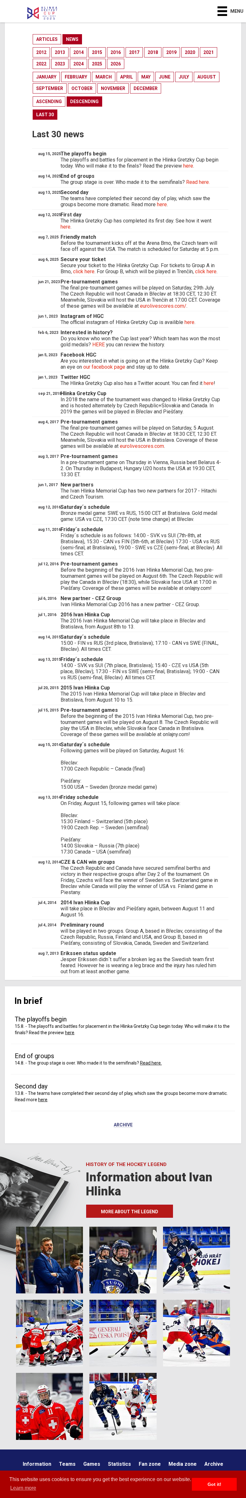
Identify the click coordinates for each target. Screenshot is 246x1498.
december (146, 88)
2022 (41, 63)
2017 (134, 52)
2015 (97, 52)
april (126, 76)
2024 (78, 63)
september (49, 88)
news (72, 39)
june (164, 76)
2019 (171, 52)
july (184, 76)
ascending (49, 101)
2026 (116, 63)
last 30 (45, 114)
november (113, 88)
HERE (98, 345)
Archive (123, 1125)
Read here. (198, 182)
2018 (153, 52)
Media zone (182, 1464)
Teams (67, 1464)
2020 (190, 52)
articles (47, 39)
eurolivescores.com (142, 446)
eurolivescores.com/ (163, 306)
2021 (208, 52)
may (146, 76)
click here (83, 271)
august (206, 76)
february (76, 76)
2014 (78, 52)
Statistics (119, 1464)
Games (91, 1464)
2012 (41, 52)
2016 (116, 52)
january (46, 76)
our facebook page (104, 367)
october (82, 88)
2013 (60, 52)
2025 (97, 63)
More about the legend (129, 1211)
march (103, 76)
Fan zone (150, 1464)
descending (84, 101)
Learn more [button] (23, 1488)
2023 (60, 63)
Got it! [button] (214, 1484)
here (188, 166)
